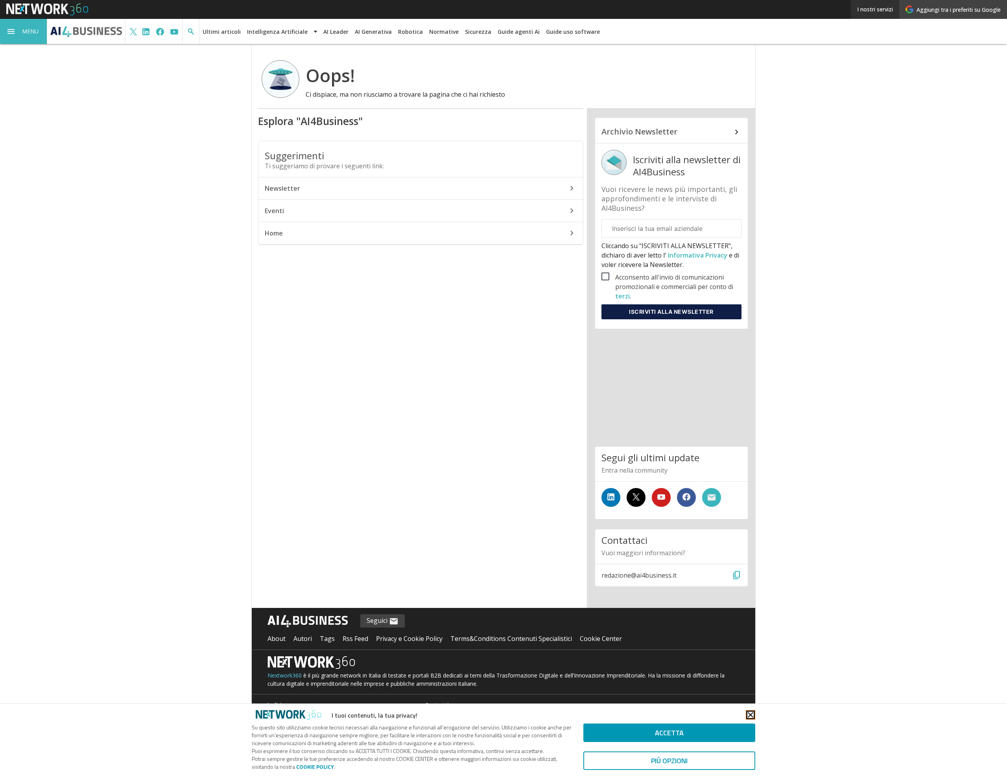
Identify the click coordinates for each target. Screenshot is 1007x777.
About (276, 638)
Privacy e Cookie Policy (409, 638)
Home (274, 233)
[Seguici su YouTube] (661, 497)
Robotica (410, 31)
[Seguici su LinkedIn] (610, 497)
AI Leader (336, 31)
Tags (327, 638)
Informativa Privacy (697, 255)
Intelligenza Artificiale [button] (277, 31)
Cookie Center (601, 638)
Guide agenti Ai (519, 31)
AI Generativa (373, 31)
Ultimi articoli (222, 31)
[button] (23, 31)
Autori (302, 638)
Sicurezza (478, 31)
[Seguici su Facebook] (686, 497)
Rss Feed (355, 638)
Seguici (378, 620)
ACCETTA (669, 732)
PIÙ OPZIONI (669, 760)
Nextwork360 (284, 675)
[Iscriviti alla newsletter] (711, 497)
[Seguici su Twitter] (636, 497)
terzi (622, 296)
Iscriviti (671, 311)
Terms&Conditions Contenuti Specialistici (511, 638)
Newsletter (282, 188)
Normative (444, 31)
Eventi (274, 210)
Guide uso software (573, 31)
